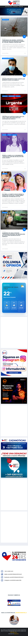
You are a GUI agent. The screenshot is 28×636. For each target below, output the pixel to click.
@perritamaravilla (21, 612)
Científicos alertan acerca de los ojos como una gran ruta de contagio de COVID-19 (13, 118)
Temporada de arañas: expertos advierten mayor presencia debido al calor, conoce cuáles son (13, 41)
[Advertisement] (14, 332)
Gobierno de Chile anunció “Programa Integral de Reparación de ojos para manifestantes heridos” (13, 234)
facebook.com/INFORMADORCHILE (13, 577)
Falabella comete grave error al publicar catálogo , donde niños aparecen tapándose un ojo (13, 195)
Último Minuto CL (13, 632)
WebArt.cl (16, 633)
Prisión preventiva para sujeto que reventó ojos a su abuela (13, 79)
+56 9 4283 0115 (8, 571)
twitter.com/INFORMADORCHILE (13, 574)
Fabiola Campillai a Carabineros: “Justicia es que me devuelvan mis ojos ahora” (13, 156)
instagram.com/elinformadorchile (12, 580)
